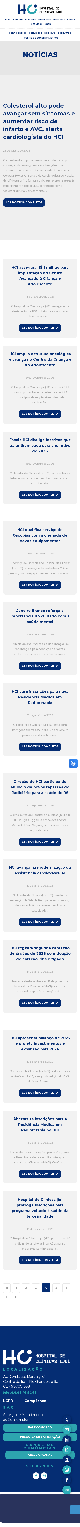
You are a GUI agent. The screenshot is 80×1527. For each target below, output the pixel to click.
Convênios (35, 33)
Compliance (35, 1401)
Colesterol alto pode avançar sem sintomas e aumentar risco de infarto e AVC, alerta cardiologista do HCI (39, 121)
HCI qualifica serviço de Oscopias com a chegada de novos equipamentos (40, 535)
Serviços (37, 24)
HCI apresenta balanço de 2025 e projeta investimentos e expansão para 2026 (40, 1043)
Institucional (14, 19)
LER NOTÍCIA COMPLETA (24, 202)
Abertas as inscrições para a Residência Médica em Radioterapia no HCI (40, 1124)
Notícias (50, 33)
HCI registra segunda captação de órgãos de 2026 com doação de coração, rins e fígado (40, 953)
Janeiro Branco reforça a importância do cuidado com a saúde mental (40, 616)
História (30, 19)
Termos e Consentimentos (41, 38)
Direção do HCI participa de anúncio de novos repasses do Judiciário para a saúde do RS (40, 787)
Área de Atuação (64, 19)
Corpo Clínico (18, 33)
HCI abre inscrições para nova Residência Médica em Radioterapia (40, 697)
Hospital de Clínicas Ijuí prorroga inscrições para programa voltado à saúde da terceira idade (40, 1208)
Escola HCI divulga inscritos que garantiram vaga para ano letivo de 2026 (40, 445)
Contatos (64, 33)
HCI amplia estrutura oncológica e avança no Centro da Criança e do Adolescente (40, 359)
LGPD (48, 24)
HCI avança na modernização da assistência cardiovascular (40, 870)
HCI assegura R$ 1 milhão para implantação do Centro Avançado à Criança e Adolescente (40, 275)
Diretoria (44, 19)
